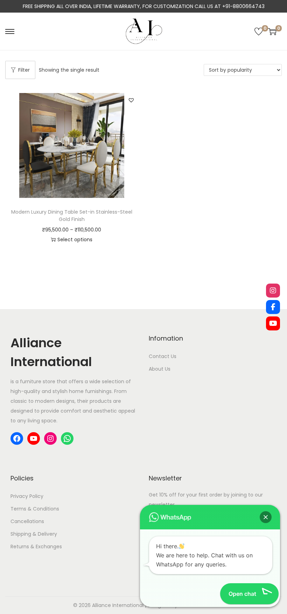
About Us (159, 368)
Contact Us (162, 356)
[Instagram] (273, 291)
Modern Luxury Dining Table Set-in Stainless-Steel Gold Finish (71, 215)
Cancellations (27, 521)
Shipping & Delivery (33, 533)
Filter (24, 69)
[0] (258, 31)
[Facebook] (273, 307)
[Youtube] (273, 323)
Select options (74, 239)
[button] (131, 100)
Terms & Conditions (34, 508)
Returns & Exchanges (36, 546)
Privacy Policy (26, 496)
